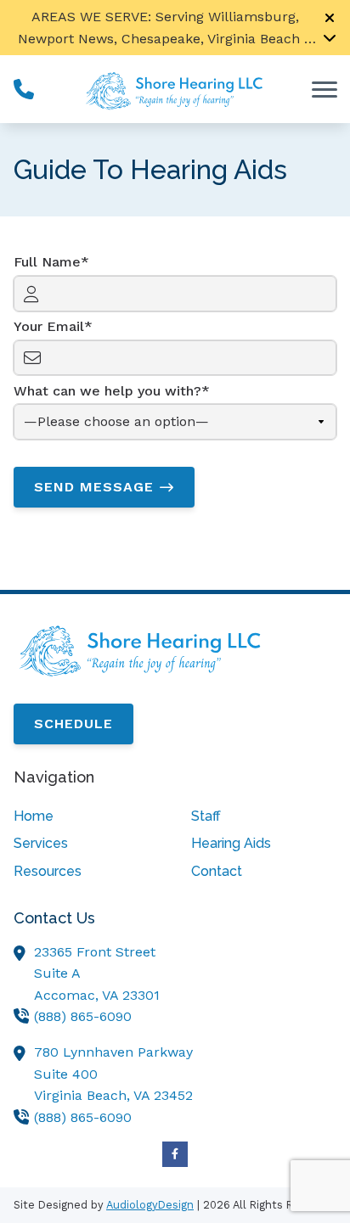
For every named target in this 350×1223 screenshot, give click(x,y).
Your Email (49, 326)
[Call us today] (24, 89)
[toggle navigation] (324, 89)
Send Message (94, 487)
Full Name (47, 262)
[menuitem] (86, 816)
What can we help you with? (107, 391)
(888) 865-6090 (83, 1016)
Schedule (73, 723)
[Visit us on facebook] (175, 1154)
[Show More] (329, 37)
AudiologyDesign (150, 1204)
